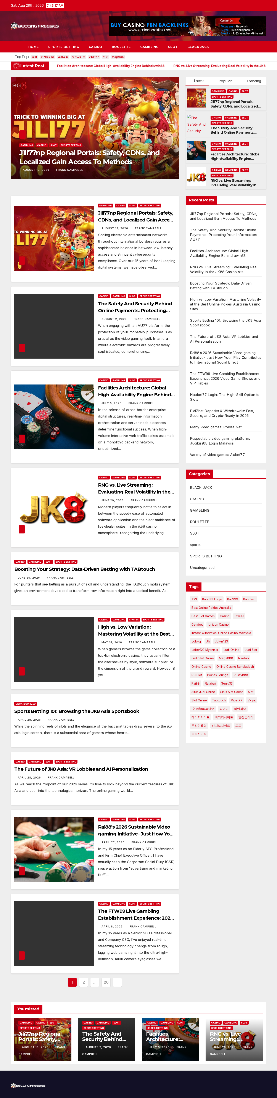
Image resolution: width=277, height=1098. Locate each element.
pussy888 (241, 675)
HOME (33, 47)
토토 (105, 57)
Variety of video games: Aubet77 (217, 454)
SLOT (173, 47)
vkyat (252, 700)
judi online (232, 650)
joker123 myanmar (205, 650)
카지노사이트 (221, 725)
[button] (255, 47)
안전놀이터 (47, 57)
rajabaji (210, 683)
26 (106, 982)
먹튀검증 (63, 57)
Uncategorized (26, 703)
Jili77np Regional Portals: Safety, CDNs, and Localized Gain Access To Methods (234, 106)
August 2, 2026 (36, 169)
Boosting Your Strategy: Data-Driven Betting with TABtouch (84, 569)
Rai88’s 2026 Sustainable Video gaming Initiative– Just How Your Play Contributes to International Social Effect (225, 357)
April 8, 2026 (112, 926)
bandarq (249, 599)
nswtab (243, 658)
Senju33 (227, 683)
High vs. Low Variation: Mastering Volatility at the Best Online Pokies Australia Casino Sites (225, 304)
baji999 (232, 599)
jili (208, 641)
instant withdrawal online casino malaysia (221, 633)
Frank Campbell (68, 169)
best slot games (203, 616)
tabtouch (219, 700)
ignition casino (218, 624)
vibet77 (94, 57)
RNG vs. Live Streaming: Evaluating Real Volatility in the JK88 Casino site (233, 185)
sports (134, 619)
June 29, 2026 (113, 500)
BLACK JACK (198, 47)
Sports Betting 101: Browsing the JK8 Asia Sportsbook (76, 711)
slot (34, 57)
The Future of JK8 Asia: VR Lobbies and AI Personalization (81, 769)
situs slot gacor (231, 692)
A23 (194, 599)
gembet (197, 624)
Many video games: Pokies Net (216, 427)
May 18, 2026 (112, 642)
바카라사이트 (224, 717)
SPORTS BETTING (63, 47)
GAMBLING (149, 47)
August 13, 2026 (115, 228)
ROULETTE (121, 47)
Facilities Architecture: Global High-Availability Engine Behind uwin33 (235, 158)
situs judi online (203, 692)
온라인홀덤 (199, 725)
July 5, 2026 (111, 403)
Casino (225, 616)
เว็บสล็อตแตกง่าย (203, 708)
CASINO (95, 47)
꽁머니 (224, 708)
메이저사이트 (201, 717)
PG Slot (197, 675)
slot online (199, 700)
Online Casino (201, 666)
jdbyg (196, 641)
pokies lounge (218, 675)
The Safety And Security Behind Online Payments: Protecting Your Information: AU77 (235, 135)
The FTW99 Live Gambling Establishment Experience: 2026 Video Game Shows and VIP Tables (225, 378)
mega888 (118, 57)
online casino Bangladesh (235, 666)
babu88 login (212, 599)
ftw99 (239, 616)
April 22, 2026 (113, 842)
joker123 (221, 641)
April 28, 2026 (30, 719)
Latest (199, 81)
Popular (224, 81)
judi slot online (203, 658)
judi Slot (251, 650)
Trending (253, 81)
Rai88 (196, 683)
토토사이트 (78, 57)
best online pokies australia (211, 607)
